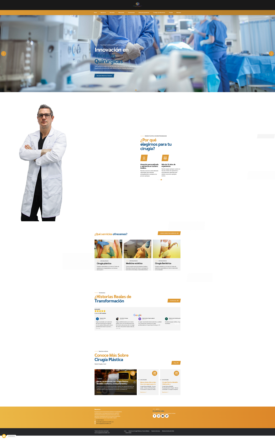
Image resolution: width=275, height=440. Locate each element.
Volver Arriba (128, 432)
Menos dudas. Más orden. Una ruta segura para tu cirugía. (148, 384)
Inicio (95, 12)
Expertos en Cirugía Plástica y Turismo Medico (139, 431)
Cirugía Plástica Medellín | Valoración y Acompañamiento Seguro (170, 384)
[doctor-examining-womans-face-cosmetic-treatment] (137, 249)
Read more (99, 392)
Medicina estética (134, 263)
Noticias (179, 12)
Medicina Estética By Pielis (168, 431)
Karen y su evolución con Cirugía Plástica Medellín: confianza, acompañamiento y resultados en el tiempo (112, 383)
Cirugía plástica (104, 263)
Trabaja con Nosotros (159, 12)
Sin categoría (143, 379)
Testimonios (131, 12)
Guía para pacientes (144, 12)
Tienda (171, 12)
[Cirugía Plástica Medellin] (108, 249)
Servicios (112, 12)
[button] (3, 53)
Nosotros (103, 12)
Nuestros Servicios (156, 431)
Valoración (121, 12)
